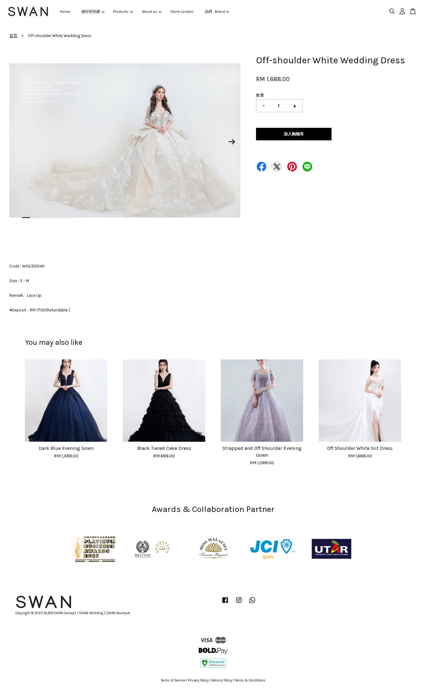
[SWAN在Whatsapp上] (252, 603)
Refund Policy (221, 680)
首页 (13, 35)
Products (120, 11)
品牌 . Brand (215, 11)
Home (65, 11)
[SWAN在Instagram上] (239, 603)
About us (149, 11)
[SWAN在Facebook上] (225, 603)
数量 (260, 95)
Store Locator (181, 11)
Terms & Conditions (250, 680)
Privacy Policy (198, 680)
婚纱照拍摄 (90, 11)
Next (232, 141)
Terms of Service (173, 680)
